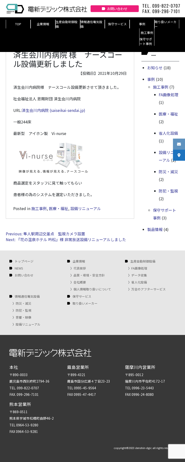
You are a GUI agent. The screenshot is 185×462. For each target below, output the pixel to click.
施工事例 (147, 32)
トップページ (24, 261)
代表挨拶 (79, 268)
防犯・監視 (168, 191)
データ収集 (139, 275)
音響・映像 (23, 317)
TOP (18, 24)
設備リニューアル (85, 208)
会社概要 (79, 282)
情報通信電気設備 (91, 24)
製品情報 (155, 229)
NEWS (19, 268)
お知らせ (155, 68)
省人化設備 (168, 133)
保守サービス (117, 24)
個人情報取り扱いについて (92, 289)
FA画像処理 (168, 94)
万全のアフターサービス (148, 289)
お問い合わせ (117, 8)
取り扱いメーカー (166, 24)
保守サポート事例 (145, 41)
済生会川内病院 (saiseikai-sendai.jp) (53, 110)
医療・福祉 (58, 208)
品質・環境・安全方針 (89, 275)
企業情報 (43, 24)
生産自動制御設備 (67, 24)
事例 (142, 24)
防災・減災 (168, 171)
